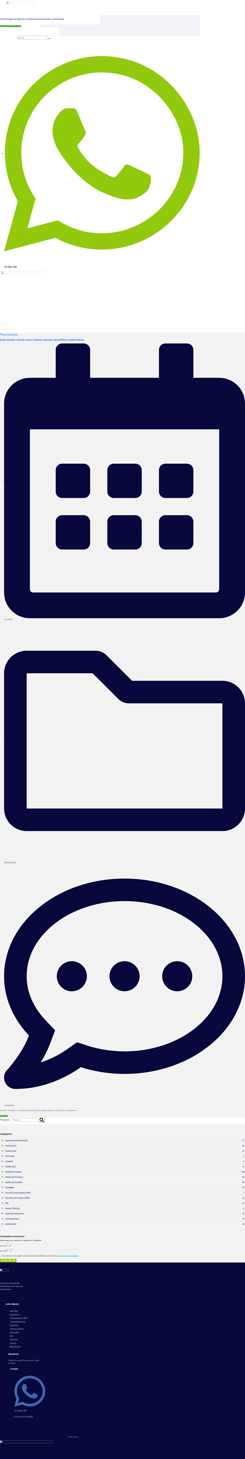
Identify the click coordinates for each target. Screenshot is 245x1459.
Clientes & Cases (17, 1329)
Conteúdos (14, 1332)
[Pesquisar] (42, 1120)
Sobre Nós (14, 1311)
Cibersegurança (11, 329)
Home (7, 323)
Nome (2, 1246)
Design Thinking (10, 862)
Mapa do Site (15, 1347)
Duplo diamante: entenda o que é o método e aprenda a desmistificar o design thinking (42, 340)
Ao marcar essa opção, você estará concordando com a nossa (40, 1256)
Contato (13, 1343)
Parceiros (14, 1339)
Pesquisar (5, 1119)
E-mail (3, 1251)
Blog (11, 1336)
